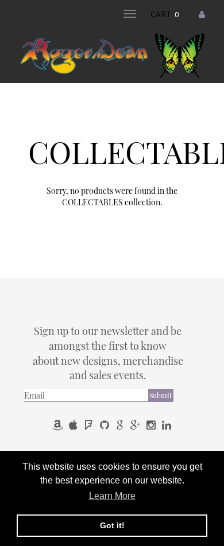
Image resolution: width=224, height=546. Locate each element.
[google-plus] (136, 424)
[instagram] (152, 424)
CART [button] (164, 14)
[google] (121, 424)
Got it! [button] (112, 525)
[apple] (74, 424)
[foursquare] (90, 424)
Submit (160, 395)
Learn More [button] (112, 496)
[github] (105, 424)
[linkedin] (166, 424)
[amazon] (59, 424)
